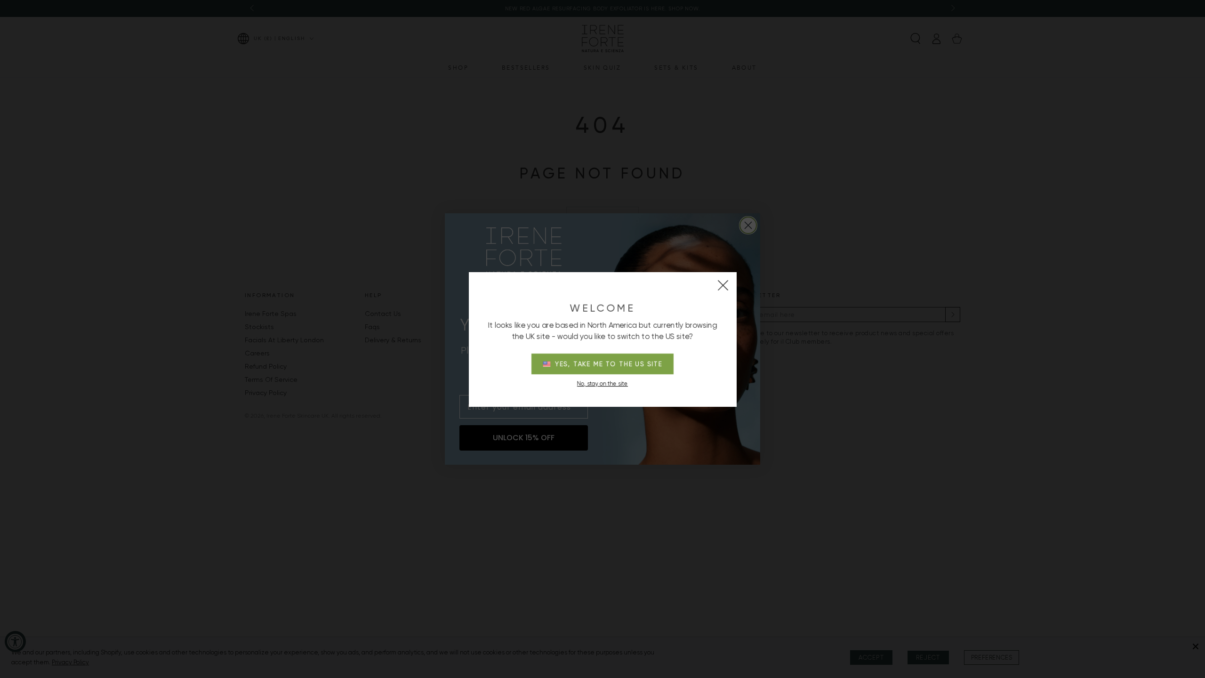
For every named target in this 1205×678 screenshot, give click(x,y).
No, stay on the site (602, 383)
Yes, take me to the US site (609, 364)
